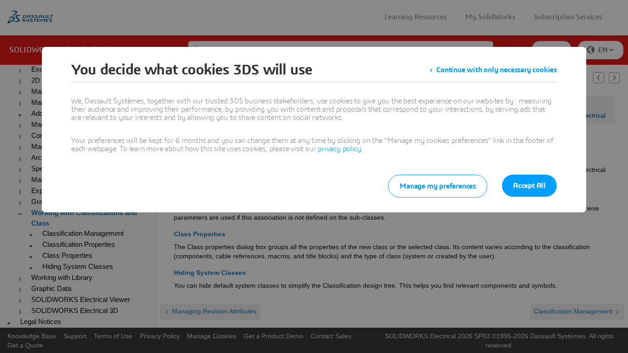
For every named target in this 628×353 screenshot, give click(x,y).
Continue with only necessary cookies (496, 70)
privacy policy (339, 149)
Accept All (529, 185)
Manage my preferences (438, 186)
